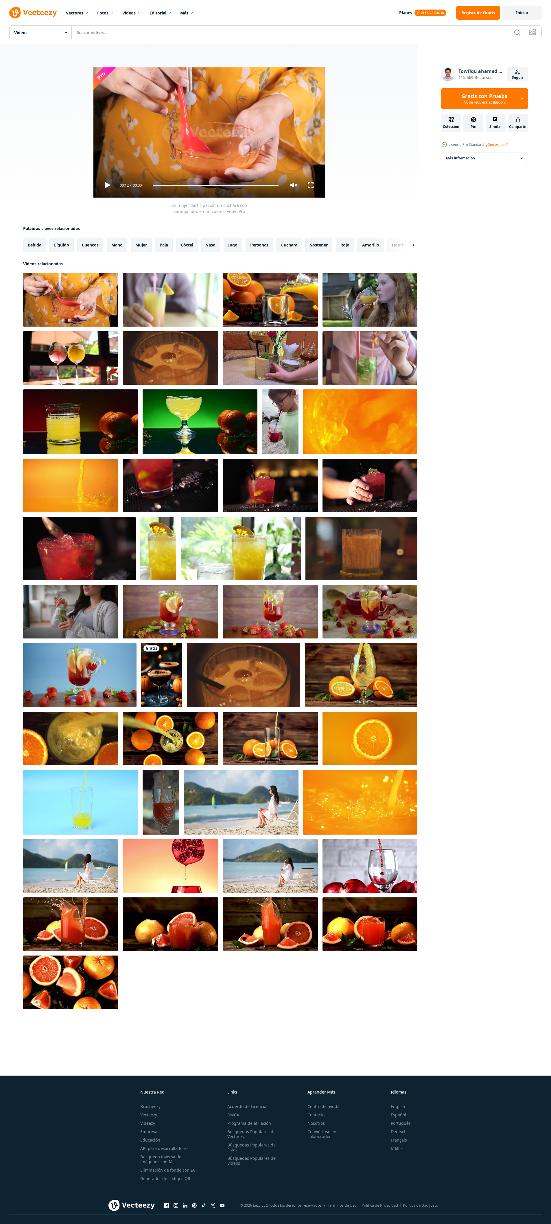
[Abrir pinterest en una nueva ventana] (194, 1205)
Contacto (316, 1115)
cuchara (289, 245)
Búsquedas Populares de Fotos (251, 1147)
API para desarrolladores (164, 1148)
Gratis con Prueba (484, 99)
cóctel (187, 245)
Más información (460, 158)
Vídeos (129, 13)
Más (184, 13)
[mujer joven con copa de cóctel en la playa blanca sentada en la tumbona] (270, 866)
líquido (61, 245)
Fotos (102, 13)
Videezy (147, 1123)
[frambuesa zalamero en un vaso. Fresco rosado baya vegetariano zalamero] (270, 358)
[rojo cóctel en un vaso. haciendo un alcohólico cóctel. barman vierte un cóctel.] (170, 485)
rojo (344, 245)
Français (399, 1140)
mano (117, 245)
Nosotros (316, 1123)
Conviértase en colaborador (321, 1134)
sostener (319, 245)
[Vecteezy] (33, 13)
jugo (232, 245)
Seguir (517, 77)
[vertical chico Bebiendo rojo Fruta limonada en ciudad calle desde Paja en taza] (280, 421)
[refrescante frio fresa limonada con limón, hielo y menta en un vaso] (270, 611)
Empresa (148, 1131)
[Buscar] (517, 32)
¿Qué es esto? (497, 144)
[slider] (215, 185)
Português (401, 1123)
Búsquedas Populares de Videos (251, 1160)
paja (164, 245)
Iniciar (522, 12)
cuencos (90, 245)
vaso (210, 245)
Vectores (74, 13)
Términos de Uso (342, 1205)
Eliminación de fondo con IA (167, 1170)
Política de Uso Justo (420, 1205)
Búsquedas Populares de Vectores (251, 1134)
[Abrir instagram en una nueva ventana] (176, 1205)
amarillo (370, 245)
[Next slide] (408, 245)
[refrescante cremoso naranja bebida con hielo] (170, 358)
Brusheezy (150, 1106)
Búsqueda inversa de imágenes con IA (160, 1159)
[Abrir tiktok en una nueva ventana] (203, 1205)
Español (398, 1115)
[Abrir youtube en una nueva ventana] (222, 1205)
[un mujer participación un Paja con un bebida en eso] (370, 358)
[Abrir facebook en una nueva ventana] (166, 1205)
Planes (405, 12)
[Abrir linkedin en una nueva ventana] (185, 1205)
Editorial (158, 13)
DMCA (233, 1115)
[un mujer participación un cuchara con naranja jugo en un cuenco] (70, 300)
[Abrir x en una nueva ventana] (213, 1205)
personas (259, 245)
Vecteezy (148, 1115)
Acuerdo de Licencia (246, 1106)
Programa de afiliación (249, 1123)
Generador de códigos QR (165, 1178)
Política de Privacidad (380, 1205)
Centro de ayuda (323, 1106)
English (398, 1106)
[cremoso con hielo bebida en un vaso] (361, 548)
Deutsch (399, 1131)
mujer (141, 245)
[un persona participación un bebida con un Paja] (170, 300)
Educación (150, 1140)
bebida (34, 245)
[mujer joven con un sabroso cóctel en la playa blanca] (241, 802)
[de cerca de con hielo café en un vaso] (243, 675)
